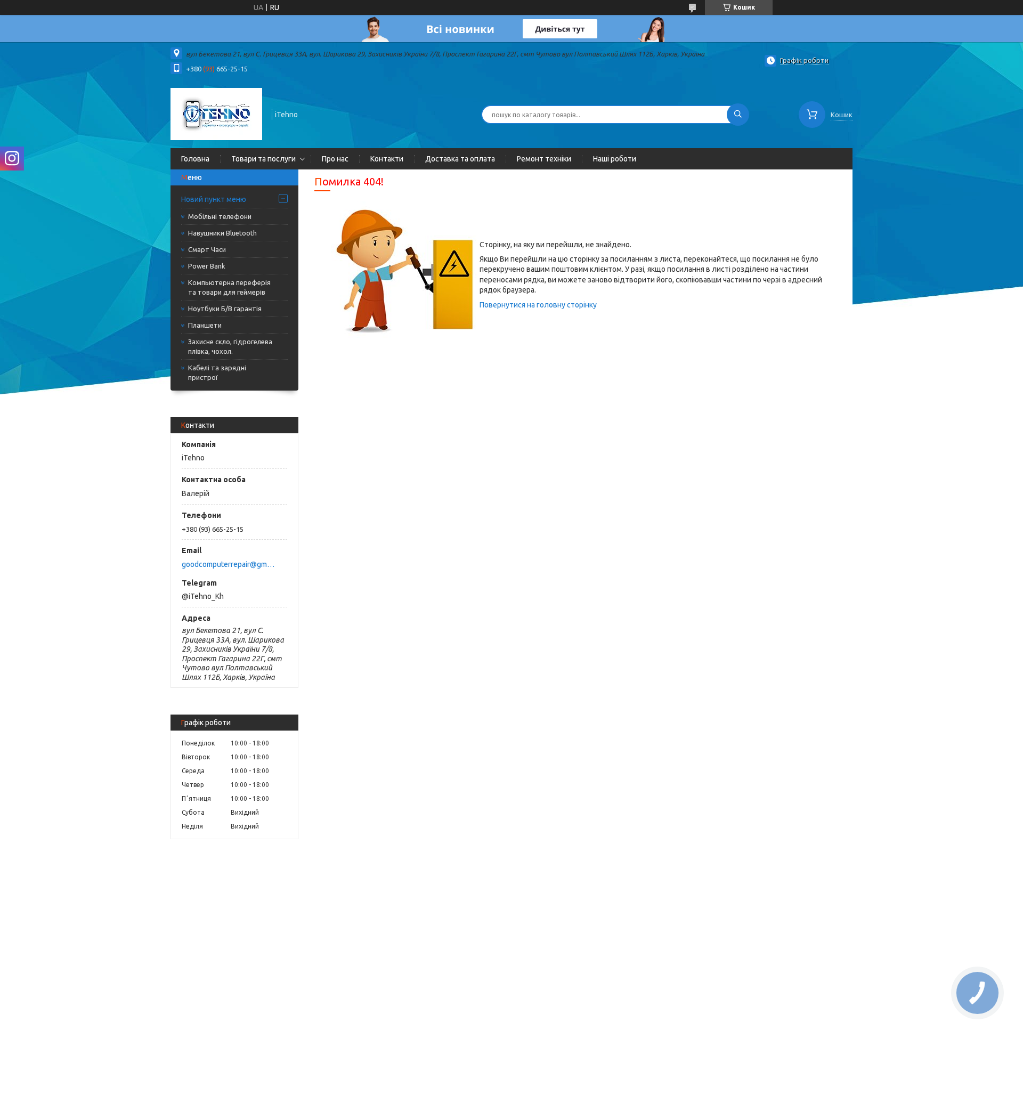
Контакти (386, 159)
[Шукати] (738, 114)
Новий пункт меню (213, 199)
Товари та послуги (263, 159)
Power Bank (206, 266)
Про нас (335, 159)
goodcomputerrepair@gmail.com (228, 564)
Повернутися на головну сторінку (538, 305)
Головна (195, 159)
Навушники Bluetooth (222, 233)
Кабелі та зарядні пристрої (217, 372)
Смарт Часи (207, 249)
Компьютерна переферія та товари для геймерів (229, 287)
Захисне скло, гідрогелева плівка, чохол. (230, 346)
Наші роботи (614, 159)
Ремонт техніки (544, 159)
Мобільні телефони (219, 216)
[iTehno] (216, 113)
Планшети (205, 325)
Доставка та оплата (460, 159)
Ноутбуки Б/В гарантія (225, 308)
